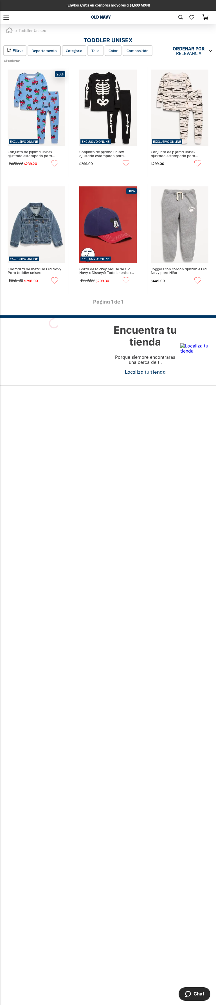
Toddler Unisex (32, 30)
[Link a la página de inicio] (9, 30)
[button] (182, 17)
